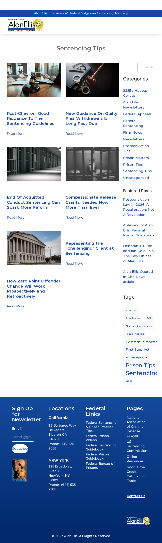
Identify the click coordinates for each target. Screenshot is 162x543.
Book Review (133, 318)
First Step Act (137, 349)
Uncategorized (136, 178)
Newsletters (133, 139)
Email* (17, 429)
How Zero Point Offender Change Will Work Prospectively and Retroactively (33, 289)
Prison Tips (133, 164)
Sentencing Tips (21, 104)
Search (148, 67)
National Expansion (136, 357)
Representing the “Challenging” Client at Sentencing (90, 248)
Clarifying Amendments (139, 326)
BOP (149, 318)
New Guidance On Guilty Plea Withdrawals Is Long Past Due (91, 118)
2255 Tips (131, 310)
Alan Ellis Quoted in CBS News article (138, 277)
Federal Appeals (137, 114)
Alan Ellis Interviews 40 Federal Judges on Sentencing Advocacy (81, 13)
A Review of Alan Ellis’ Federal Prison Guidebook (138, 230)
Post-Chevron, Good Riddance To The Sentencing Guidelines (30, 118)
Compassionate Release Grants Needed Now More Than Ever (91, 202)
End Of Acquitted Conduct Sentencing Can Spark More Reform (33, 202)
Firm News (132, 132)
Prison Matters (136, 158)
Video (129, 381)
